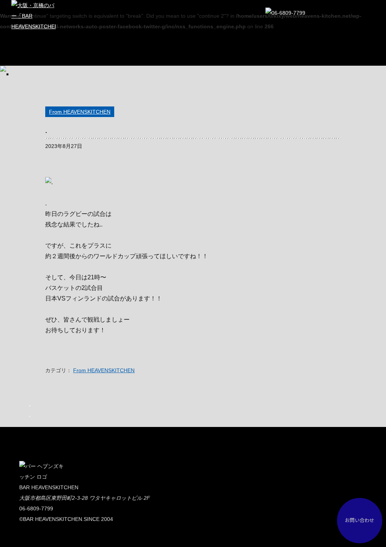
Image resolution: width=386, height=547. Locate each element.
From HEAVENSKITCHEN (79, 112)
